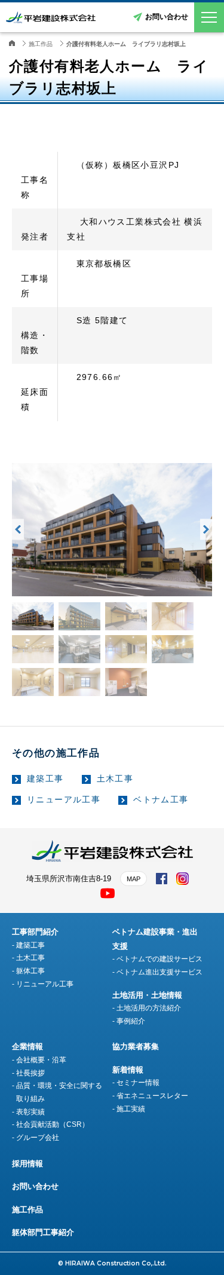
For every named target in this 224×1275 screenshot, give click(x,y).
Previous (18, 529)
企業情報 (27, 1046)
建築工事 (45, 778)
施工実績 (130, 1109)
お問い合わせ (166, 17)
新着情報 (127, 1069)
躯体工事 (30, 971)
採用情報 (27, 1163)
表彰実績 (30, 1112)
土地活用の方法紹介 (148, 1008)
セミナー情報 (137, 1082)
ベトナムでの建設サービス (159, 959)
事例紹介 (130, 1021)
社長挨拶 (30, 1073)
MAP (133, 878)
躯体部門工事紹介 (43, 1232)
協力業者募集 (135, 1046)
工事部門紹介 (35, 931)
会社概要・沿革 (41, 1060)
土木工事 (115, 778)
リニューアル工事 (63, 799)
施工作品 (27, 1209)
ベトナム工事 (160, 799)
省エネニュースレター (152, 1096)
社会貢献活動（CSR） (52, 1124)
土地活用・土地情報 (147, 995)
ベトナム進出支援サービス (159, 972)
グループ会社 (37, 1137)
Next (206, 529)
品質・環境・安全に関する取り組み (59, 1092)
